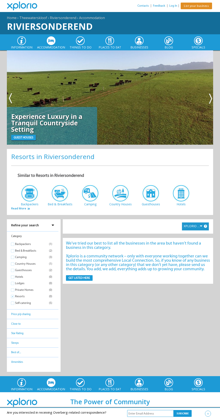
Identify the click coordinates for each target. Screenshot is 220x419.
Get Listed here (79, 278)
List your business (196, 6)
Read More (18, 208)
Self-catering (23, 303)
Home (12, 17)
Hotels (19, 277)
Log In (173, 6)
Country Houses (25, 264)
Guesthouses (23, 270)
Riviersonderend (63, 17)
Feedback (159, 6)
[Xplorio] (25, 6)
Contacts (143, 6)
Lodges (19, 283)
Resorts (20, 296)
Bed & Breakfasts (25, 250)
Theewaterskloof (33, 17)
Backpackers (23, 244)
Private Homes (24, 290)
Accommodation (92, 17)
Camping (21, 257)
